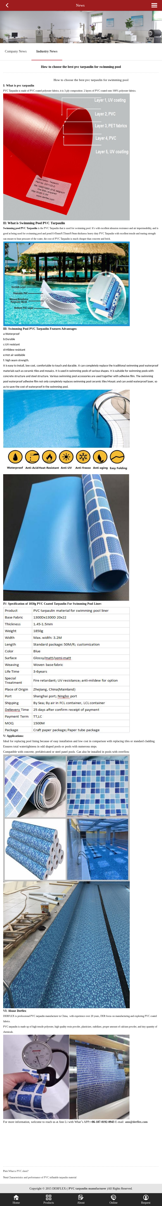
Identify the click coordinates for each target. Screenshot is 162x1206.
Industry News (46, 51)
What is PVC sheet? (18, 1171)
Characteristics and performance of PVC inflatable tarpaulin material (42, 1177)
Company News (16, 51)
